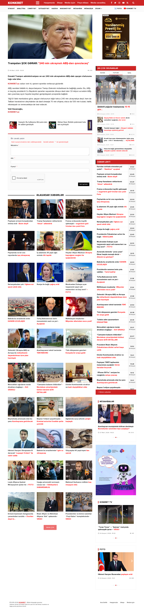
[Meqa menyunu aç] (38, 3)
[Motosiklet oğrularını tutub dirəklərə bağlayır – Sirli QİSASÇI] (21, 372)
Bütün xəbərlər (105, 392)
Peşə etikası (82, 3)
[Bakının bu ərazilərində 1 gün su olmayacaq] (50, 438)
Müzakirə (14, 145)
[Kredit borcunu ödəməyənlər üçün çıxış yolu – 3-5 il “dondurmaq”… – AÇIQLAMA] (100, 140)
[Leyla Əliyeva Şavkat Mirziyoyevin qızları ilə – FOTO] (21, 470)
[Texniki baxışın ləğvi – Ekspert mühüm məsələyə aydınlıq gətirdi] (100, 130)
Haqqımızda (49, 3)
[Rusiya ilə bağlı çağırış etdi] (50, 272)
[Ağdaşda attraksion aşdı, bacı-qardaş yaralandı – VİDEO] (116, 514)
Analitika (21, 8)
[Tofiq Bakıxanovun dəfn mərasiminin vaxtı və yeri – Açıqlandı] (50, 306)
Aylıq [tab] (129, 73)
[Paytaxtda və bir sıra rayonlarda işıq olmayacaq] (21, 240)
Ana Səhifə (103, 602)
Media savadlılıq (98, 3)
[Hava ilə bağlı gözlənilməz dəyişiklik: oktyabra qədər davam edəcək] (100, 150)
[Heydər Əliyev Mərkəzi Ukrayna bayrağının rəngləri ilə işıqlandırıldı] (79, 240)
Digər (97, 8)
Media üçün (70, 3)
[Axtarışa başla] (133, 3)
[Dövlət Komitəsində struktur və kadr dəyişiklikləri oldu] (79, 372)
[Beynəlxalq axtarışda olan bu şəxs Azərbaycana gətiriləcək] (21, 407)
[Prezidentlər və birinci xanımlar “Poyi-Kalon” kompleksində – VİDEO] (79, 502)
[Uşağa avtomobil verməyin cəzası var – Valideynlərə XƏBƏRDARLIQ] (50, 470)
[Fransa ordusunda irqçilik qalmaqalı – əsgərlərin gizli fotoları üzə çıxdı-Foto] (79, 209)
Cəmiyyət (32, 8)
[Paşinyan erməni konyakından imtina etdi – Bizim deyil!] (21, 209)
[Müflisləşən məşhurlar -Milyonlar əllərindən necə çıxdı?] (79, 306)
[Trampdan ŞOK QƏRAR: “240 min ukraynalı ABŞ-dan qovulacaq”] (50, 36)
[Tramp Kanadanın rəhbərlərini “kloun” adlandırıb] (50, 209)
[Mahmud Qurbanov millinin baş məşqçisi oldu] (79, 470)
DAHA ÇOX (50, 527)
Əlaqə (59, 3)
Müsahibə (77, 8)
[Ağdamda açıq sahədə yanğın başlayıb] (79, 407)
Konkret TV (131, 8)
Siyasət (11, 8)
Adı (12, 158)
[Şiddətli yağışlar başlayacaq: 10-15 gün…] (116, 89)
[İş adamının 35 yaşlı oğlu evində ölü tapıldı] (50, 240)
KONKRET (22, 602)
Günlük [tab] (102, 73)
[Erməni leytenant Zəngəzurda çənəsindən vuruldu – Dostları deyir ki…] (21, 502)
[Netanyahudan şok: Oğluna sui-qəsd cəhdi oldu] (21, 272)
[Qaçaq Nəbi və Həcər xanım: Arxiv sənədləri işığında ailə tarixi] (100, 119)
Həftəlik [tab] (116, 73)
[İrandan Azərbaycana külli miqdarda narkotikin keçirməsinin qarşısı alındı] (116, 561)
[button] (131, 413)
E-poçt (13, 166)
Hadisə (55, 8)
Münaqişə (88, 8)
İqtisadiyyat (43, 8)
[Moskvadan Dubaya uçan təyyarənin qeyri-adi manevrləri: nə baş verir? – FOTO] (79, 272)
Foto (119, 8)
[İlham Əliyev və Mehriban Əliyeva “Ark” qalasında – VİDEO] (50, 502)
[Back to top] (138, 607)
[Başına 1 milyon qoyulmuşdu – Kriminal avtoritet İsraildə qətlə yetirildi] (50, 407)
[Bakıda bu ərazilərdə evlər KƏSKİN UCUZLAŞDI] (21, 306)
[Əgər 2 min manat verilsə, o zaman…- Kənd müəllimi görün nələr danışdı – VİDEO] (116, 413)
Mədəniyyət (65, 8)
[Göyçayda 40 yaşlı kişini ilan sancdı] (79, 438)
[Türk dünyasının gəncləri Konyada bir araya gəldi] (79, 338)
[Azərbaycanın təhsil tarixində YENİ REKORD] (50, 338)
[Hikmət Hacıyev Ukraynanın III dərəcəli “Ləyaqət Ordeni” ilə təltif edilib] (21, 438)
